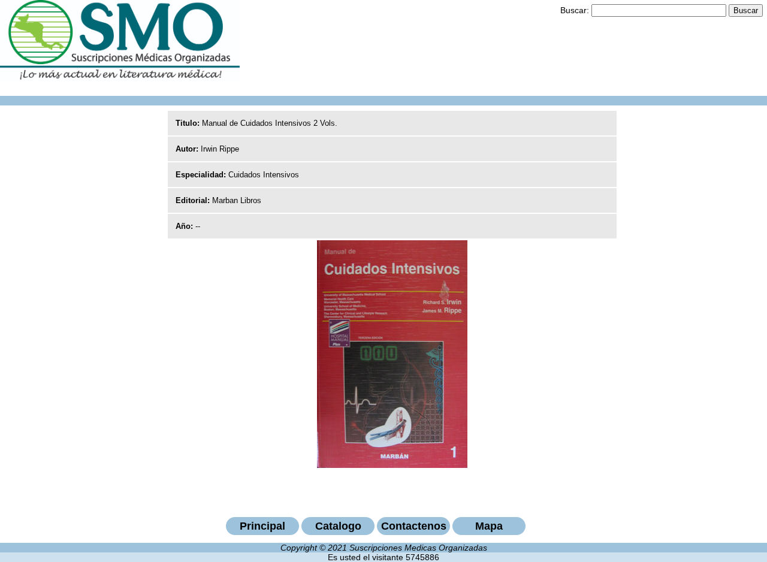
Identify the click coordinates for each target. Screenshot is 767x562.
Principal (262, 526)
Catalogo (338, 526)
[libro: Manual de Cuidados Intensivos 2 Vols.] (392, 465)
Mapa (489, 526)
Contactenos (413, 526)
